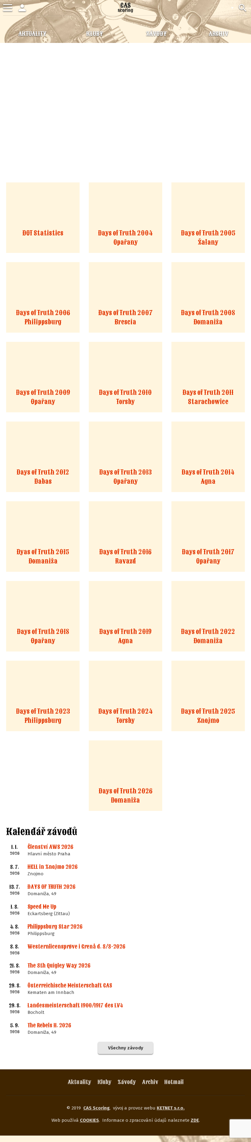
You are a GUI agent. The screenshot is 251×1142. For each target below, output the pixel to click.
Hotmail (174, 1082)
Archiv (150, 1082)
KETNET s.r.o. (171, 1108)
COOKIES (89, 1120)
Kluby (104, 1082)
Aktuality (79, 1082)
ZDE (195, 1120)
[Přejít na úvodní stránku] (125, 7)
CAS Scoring (96, 1108)
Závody (127, 1082)
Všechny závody (125, 1048)
